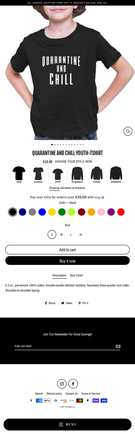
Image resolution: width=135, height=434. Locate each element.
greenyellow (72, 212)
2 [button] (55, 145)
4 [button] (61, 145)
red (121, 212)
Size (67, 225)
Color (67, 202)
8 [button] (72, 145)
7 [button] (69, 145)
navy (22, 212)
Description (59, 275)
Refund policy (54, 393)
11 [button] (81, 145)
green (62, 212)
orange (91, 212)
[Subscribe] (117, 346)
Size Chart (76, 275)
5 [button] (64, 145)
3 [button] (58, 145)
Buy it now (67, 261)
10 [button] (78, 145)
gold (52, 212)
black (12, 212)
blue (42, 212)
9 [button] (75, 145)
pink (101, 212)
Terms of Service (90, 393)
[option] (67, 73)
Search (39, 393)
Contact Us (71, 393)
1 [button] (52, 145)
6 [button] (67, 145)
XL (80, 234)
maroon (81, 212)
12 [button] (83, 145)
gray (32, 212)
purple (111, 212)
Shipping (54, 188)
